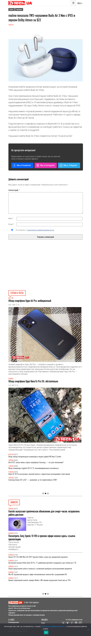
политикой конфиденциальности (40, 230)
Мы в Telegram (70, 165)
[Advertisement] (27, 270)
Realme (12, 9)
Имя (10, 218)
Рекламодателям (13, 622)
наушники (19, 9)
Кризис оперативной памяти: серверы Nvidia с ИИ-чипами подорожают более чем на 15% (39, 580)
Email (11, 224)
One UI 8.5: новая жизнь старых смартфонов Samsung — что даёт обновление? (36, 462)
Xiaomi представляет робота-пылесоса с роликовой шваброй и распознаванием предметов (40, 568)
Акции (43, 623)
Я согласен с (35, 230)
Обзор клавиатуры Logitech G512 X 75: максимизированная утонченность (33, 468)
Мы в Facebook (24, 165)
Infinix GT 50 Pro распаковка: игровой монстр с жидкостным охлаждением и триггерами (39, 474)
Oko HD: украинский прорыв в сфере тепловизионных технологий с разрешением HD (37, 574)
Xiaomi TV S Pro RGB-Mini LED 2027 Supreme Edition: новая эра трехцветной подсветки (38, 557)
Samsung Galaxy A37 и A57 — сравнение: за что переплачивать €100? (32, 480)
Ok (46, 632)
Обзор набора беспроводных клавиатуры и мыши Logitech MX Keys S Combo (34, 456)
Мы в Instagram (47, 165)
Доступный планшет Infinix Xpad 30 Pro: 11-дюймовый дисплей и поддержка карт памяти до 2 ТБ (42, 563)
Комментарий (14, 190)
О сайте (11, 619)
